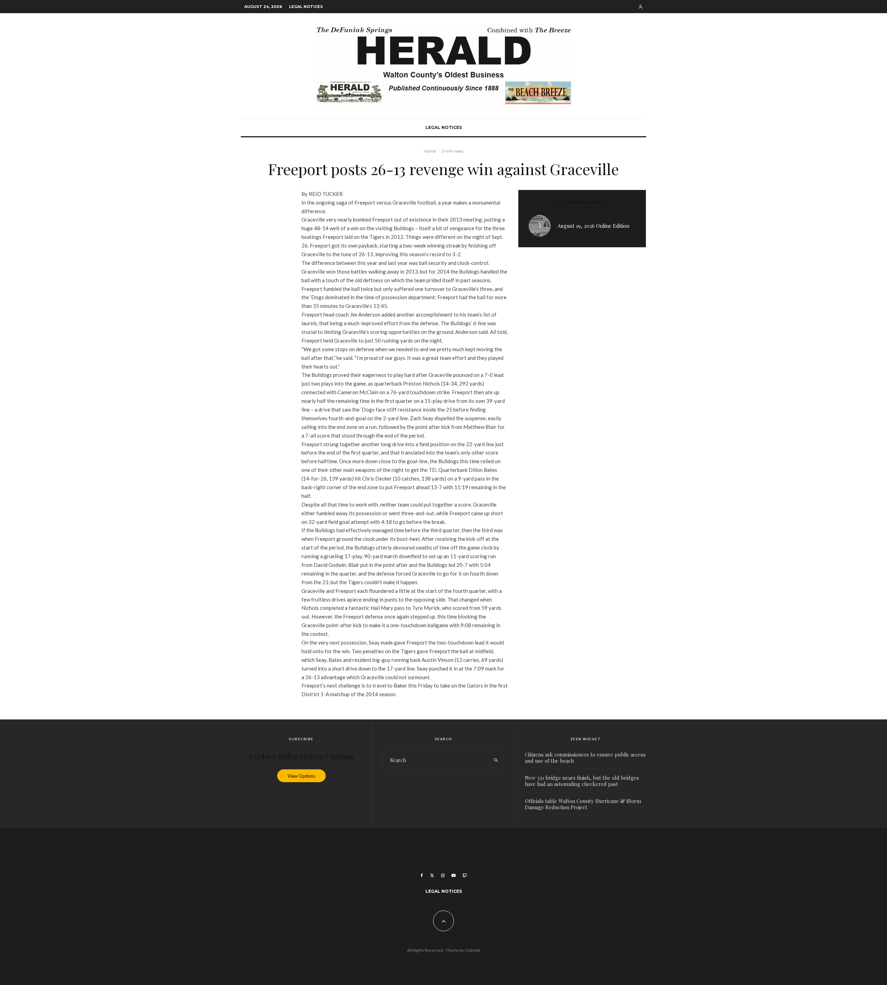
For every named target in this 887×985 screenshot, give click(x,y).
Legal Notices (306, 6)
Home (430, 151)
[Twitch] (464, 875)
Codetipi (472, 950)
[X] (432, 875)
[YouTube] (453, 875)
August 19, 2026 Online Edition (593, 226)
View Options (301, 775)
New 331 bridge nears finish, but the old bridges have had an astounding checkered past (582, 781)
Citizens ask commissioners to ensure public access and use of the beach (585, 757)
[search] (496, 760)
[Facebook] (422, 875)
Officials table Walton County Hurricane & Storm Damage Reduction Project (583, 804)
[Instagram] (443, 875)
